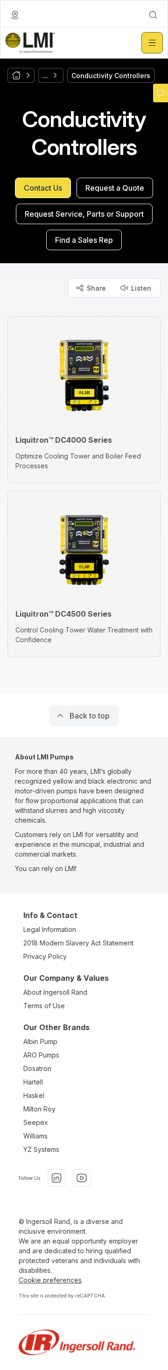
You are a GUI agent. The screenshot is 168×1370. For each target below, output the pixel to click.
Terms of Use (44, 1006)
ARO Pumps (41, 1055)
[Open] (152, 42)
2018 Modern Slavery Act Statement (78, 943)
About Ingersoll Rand (55, 992)
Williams (35, 1136)
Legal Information (49, 929)
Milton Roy (39, 1109)
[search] (153, 15)
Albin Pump (40, 1041)
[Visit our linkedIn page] (56, 1178)
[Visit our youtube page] (82, 1178)
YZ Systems (41, 1149)
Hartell (33, 1082)
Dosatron (37, 1068)
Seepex (35, 1122)
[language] (15, 15)
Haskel (33, 1095)
